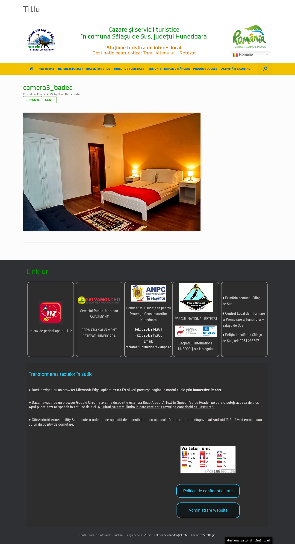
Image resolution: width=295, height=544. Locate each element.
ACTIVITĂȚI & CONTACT (236, 68)
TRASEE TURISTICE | (98, 68)
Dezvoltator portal (69, 94)
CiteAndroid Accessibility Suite (56, 419)
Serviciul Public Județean (99, 311)
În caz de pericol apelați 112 (51, 331)
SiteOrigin (209, 535)
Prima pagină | (46, 68)
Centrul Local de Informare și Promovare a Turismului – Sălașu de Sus (243, 319)
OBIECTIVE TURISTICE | (129, 68)
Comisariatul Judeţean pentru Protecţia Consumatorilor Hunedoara (148, 314)
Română (245, 54)
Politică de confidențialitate (171, 535)
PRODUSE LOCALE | (205, 68)
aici (255, 402)
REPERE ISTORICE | (70, 68)
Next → (49, 99)
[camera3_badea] (112, 230)
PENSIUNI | (154, 68)
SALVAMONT (99, 317)
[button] (265, 69)
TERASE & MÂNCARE (177, 68)
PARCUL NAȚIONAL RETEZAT (196, 319)
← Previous (32, 99)
